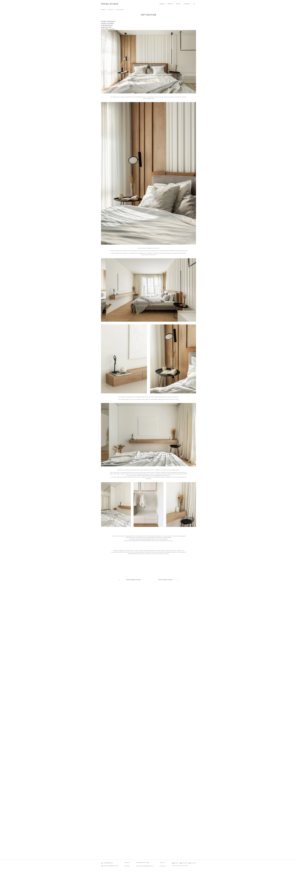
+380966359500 (108, 863)
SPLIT (178, 865)
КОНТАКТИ (187, 3)
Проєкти (127, 862)
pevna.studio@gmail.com (111, 866)
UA (194, 3)
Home (103, 10)
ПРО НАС (178, 3)
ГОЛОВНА (162, 3)
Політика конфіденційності (144, 866)
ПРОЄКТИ (170, 3)
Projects (110, 10)
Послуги (127, 866)
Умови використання (142, 862)
